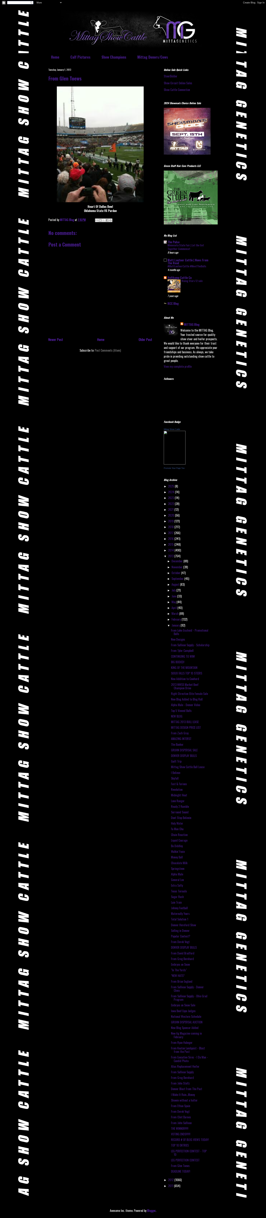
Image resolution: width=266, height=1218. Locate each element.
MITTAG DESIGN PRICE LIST (186, 727)
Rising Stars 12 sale (192, 281)
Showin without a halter (184, 1100)
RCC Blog (173, 303)
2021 (171, 509)
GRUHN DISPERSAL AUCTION (186, 1022)
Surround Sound (180, 812)
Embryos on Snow (180, 964)
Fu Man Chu (177, 829)
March (175, 613)
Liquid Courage (179, 840)
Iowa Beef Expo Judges (183, 1011)
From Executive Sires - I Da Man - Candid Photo (189, 1059)
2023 (171, 498)
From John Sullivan (181, 1123)
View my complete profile (178, 366)
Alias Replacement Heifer (185, 1066)
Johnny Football (179, 908)
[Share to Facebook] (107, 220)
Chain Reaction (179, 835)
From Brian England (181, 981)
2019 (171, 521)
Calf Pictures (80, 57)
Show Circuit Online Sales (178, 83)
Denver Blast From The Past (186, 1089)
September (178, 578)
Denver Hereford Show (183, 925)
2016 (171, 538)
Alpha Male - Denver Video (185, 705)
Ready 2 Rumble (180, 806)
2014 (171, 550)
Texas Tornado (179, 891)
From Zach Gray (180, 733)
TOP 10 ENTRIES (180, 1145)
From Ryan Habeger (182, 1042)
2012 (171, 1180)
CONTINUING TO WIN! (183, 656)
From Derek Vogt (180, 942)
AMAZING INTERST (181, 739)
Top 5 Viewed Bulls (181, 710)
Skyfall (175, 778)
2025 (171, 486)
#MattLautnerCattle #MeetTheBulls (187, 266)
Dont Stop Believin (181, 818)
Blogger (151, 1210)
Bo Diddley (177, 846)
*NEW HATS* (178, 975)
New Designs (178, 639)
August (176, 584)
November (177, 567)
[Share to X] (103, 220)
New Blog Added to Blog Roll (187, 699)
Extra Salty (177, 885)
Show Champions (114, 57)
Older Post (145, 339)
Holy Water (177, 823)
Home (55, 57)
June (174, 596)
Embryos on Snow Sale (183, 1005)
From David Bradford (182, 953)
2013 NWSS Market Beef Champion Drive (185, 686)
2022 (171, 504)
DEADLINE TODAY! (180, 1171)
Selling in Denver (180, 930)
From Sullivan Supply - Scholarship (190, 645)
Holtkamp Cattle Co (180, 277)
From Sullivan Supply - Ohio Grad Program (189, 998)
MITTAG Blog (192, 324)
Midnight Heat (179, 795)
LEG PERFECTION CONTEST (185, 1160)
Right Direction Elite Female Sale (189, 693)
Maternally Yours (180, 913)
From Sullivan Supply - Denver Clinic (187, 989)
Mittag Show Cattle (172, 429)
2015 (171, 544)
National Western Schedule (186, 1016)
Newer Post (55, 339)
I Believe (175, 773)
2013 (171, 556)
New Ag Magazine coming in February (186, 1035)
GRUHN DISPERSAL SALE (184, 750)
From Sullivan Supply (182, 1072)
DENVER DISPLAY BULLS (184, 756)
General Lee (177, 880)
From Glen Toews (180, 1166)
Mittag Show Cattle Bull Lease (187, 767)
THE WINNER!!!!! (179, 1128)
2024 (171, 492)
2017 (171, 533)
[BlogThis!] (100, 220)
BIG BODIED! (177, 662)
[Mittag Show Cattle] (174, 463)
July (174, 590)
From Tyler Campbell (182, 650)
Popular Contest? (180, 936)
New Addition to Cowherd (185, 679)
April (175, 608)
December (177, 561)
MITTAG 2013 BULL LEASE (185, 722)
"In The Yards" (179, 970)
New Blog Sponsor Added (185, 1028)
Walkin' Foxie (178, 851)
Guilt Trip (176, 761)
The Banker (177, 744)
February (177, 619)
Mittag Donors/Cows (152, 57)
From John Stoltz (180, 1083)
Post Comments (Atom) (108, 350)
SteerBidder (170, 76)
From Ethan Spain (180, 1106)
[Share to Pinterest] (110, 220)
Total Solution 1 (179, 919)
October (176, 573)
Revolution (177, 789)
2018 (171, 527)
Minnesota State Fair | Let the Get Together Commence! (186, 247)
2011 (171, 1186)
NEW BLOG (176, 716)
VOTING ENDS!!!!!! (180, 1134)
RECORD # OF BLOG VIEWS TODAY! (190, 1140)
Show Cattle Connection (177, 90)
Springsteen (177, 868)
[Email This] (97, 220)
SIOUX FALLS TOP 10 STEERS (186, 673)
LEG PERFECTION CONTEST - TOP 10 (189, 1153)
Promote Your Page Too (174, 468)
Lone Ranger (178, 801)
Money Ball (177, 857)
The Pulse (174, 242)
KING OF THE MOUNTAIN (184, 667)
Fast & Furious (179, 784)
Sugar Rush (177, 897)
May (174, 602)
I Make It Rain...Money (183, 1094)
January (176, 625)
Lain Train (176, 902)
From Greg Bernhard (182, 959)
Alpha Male (177, 874)
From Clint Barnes (181, 1117)
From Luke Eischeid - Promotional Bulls (189, 632)
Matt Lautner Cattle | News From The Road (188, 261)
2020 (171, 515)
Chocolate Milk (179, 863)
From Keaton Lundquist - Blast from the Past (188, 1050)
